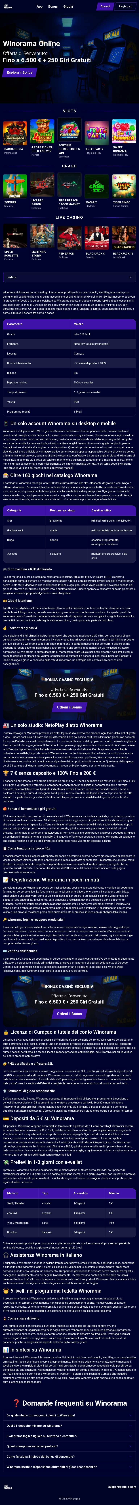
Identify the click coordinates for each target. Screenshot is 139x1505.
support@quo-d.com (122, 1487)
